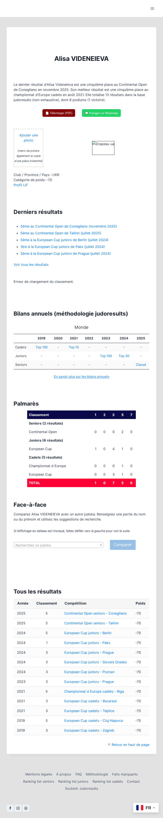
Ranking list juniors (73, 781)
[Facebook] (10, 808)
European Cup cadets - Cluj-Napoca (93, 720)
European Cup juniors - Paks (87, 643)
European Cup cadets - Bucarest (90, 701)
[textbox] (58, 545)
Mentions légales (38, 774)
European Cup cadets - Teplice (89, 711)
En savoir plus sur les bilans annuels (81, 377)
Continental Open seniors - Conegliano (95, 613)
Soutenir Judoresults (81, 788)
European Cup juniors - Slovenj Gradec (95, 662)
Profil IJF (21, 185)
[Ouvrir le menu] (152, 8)
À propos (63, 774)
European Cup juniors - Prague (89, 652)
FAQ (78, 774)
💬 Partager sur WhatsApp (101, 113)
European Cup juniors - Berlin (87, 633)
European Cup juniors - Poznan (89, 672)
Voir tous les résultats (31, 264)
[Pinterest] (25, 808)
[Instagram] (18, 808)
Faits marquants (125, 774)
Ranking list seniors (38, 781)
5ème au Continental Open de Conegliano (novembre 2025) (68, 226)
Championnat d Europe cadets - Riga (94, 691)
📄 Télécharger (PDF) (58, 113)
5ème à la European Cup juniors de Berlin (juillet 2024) (64, 240)
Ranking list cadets (108, 781)
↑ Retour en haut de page (128, 744)
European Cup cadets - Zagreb (89, 730)
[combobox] (58, 545)
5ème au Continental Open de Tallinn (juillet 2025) (60, 233)
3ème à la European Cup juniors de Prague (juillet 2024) (65, 253)
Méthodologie (97, 774)
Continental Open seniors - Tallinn (91, 623)
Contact (133, 781)
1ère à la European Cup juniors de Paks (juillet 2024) (62, 247)
